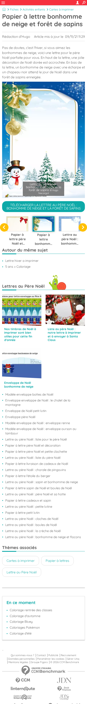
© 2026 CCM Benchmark (64, 662)
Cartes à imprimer (61, 9)
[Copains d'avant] (23, 697)
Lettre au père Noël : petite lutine (28, 507)
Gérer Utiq (73, 658)
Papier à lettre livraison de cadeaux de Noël (36, 464)
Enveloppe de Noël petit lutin (25, 411)
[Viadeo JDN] (64, 697)
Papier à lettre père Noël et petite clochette (36, 452)
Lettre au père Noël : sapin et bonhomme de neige (41, 482)
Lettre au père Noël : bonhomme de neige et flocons (43, 537)
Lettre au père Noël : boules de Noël (31, 525)
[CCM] (23, 680)
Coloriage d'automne (25, 616)
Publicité (53, 655)
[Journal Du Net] (64, 680)
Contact (41, 655)
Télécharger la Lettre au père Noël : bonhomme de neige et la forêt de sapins (44, 206)
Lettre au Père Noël (22, 572)
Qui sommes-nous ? (22, 655)
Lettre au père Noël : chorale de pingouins (35, 470)
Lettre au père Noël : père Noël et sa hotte (35, 494)
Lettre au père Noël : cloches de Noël (31, 519)
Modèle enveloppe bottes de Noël (29, 394)
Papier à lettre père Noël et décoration (33, 445)
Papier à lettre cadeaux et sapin (28, 500)
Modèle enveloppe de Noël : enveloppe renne (37, 423)
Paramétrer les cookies (50, 658)
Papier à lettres (57, 560)
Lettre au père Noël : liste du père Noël (32, 458)
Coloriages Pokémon (25, 627)
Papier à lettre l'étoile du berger (27, 476)
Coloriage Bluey (21, 622)
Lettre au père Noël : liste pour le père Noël (36, 439)
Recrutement (68, 655)
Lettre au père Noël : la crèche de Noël (33, 531)
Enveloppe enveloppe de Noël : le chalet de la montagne (37, 402)
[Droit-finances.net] (64, 688)
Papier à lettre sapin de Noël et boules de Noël (38, 488)
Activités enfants (34, 9)
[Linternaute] (23, 689)
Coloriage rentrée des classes (31, 610)
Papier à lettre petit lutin (22, 513)
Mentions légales (18, 662)
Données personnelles (21, 658)
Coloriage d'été (20, 633)
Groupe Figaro (39, 662)
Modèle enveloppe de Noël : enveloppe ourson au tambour (40, 431)
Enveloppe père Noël (20, 417)
